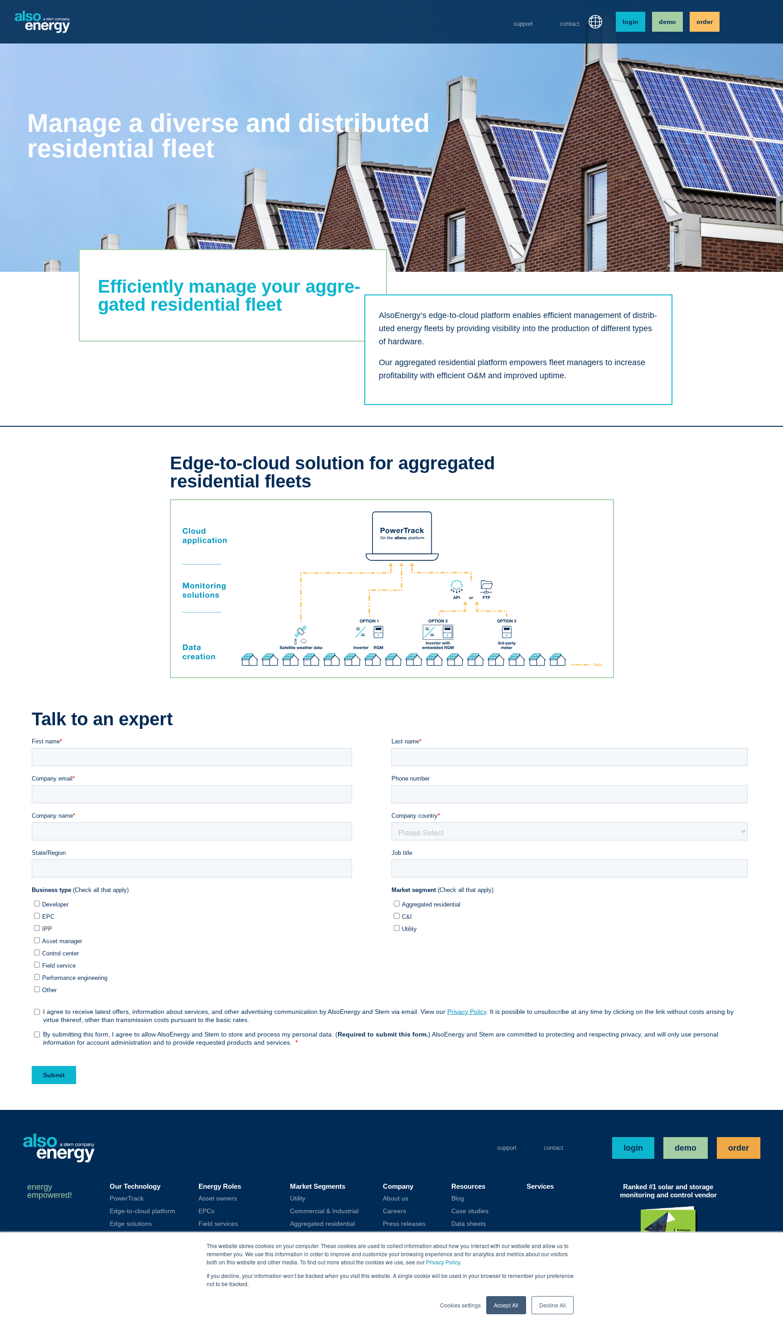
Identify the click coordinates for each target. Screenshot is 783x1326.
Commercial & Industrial (324, 1211)
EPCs (206, 1211)
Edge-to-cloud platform (142, 1211)
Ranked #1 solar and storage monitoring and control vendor (668, 1191)
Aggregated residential (322, 1223)
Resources (468, 1186)
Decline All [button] (552, 1305)
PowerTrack (127, 1198)
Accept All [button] (506, 1305)
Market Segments (317, 1186)
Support (523, 23)
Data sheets (468, 1223)
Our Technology (135, 1186)
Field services (218, 1223)
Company (398, 1186)
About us (395, 1198)
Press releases (404, 1223)
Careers (394, 1211)
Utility (297, 1198)
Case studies (469, 1211)
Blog (457, 1198)
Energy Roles (219, 1186)
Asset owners (217, 1198)
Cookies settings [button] (460, 1305)
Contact (570, 23)
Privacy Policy (443, 1262)
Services (540, 1186)
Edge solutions (131, 1223)
